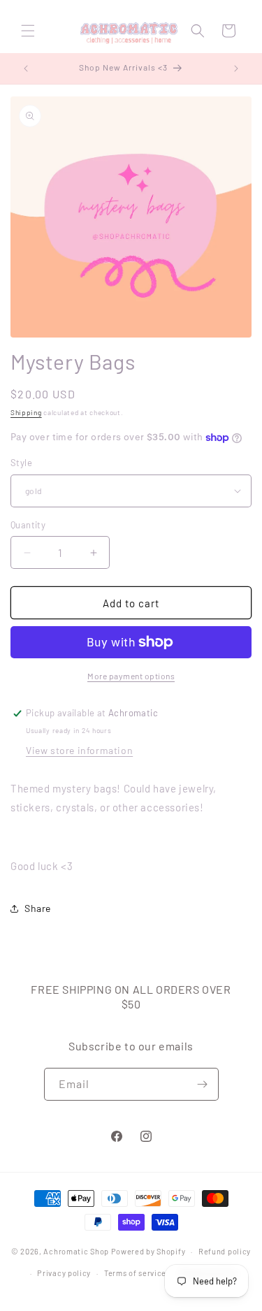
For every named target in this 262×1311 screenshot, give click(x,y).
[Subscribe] (202, 1084)
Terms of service (135, 1272)
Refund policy (224, 1251)
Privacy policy (64, 1272)
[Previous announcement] (25, 68)
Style (21, 462)
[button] (28, 30)
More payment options (131, 676)
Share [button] (37, 908)
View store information (79, 750)
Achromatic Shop (76, 1251)
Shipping (26, 412)
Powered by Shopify (148, 1251)
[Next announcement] (236, 68)
